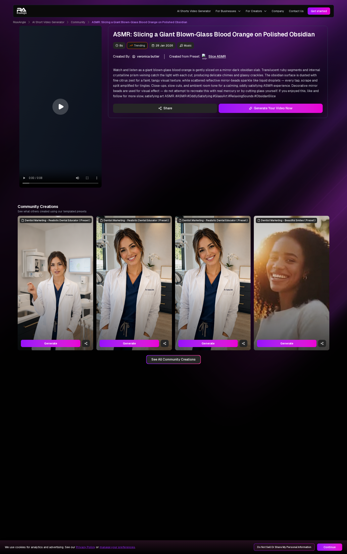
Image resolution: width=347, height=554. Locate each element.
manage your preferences (117, 547)
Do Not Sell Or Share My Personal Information (284, 547)
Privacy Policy (85, 547)
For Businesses (226, 11)
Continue (330, 547)
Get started (319, 11)
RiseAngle (19, 22)
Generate (50, 343)
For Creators (254, 11)
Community (78, 22)
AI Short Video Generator (48, 22)
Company (278, 11)
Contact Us (296, 11)
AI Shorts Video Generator (194, 11)
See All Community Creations (173, 359)
